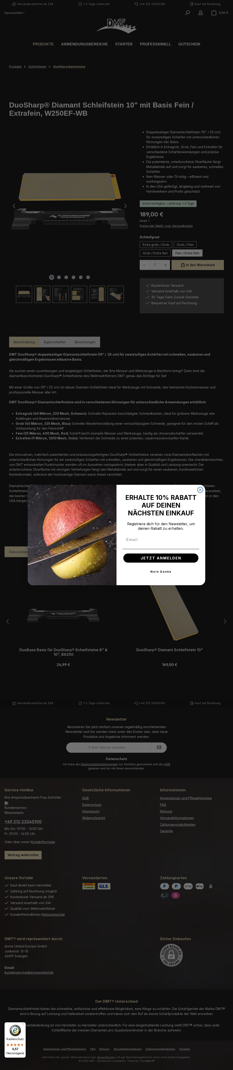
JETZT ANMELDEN (161, 558)
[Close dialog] (200, 490)
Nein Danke (161, 571)
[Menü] (23, 1025)
